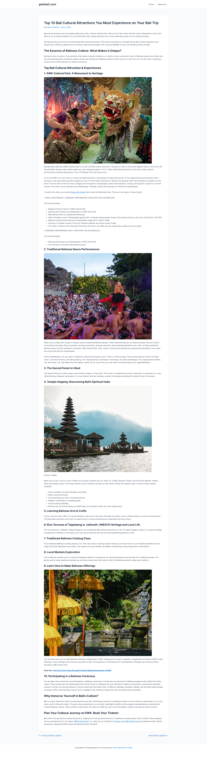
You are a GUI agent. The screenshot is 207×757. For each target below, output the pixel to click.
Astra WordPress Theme (122, 748)
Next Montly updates (158, 735)
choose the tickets (77, 192)
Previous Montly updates (50, 735)
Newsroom (162, 4)
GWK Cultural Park (81, 721)
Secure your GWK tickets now (126, 721)
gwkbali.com (47, 4)
